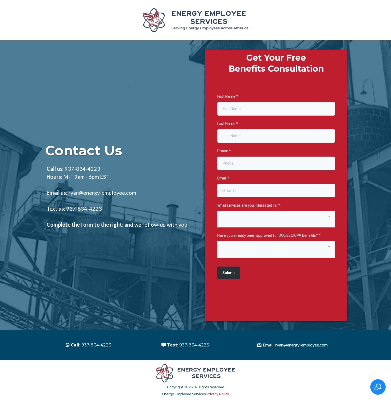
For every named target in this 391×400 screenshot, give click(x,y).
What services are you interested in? (248, 205)
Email (223, 178)
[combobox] (276, 219)
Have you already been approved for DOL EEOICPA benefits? (269, 235)
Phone (224, 151)
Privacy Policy (217, 394)
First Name (227, 96)
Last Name (227, 123)
